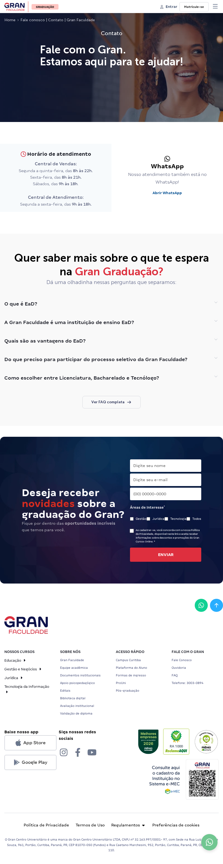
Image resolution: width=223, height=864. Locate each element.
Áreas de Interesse (147, 507)
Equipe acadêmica (74, 667)
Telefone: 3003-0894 (187, 683)
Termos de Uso (90, 825)
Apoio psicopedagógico (77, 683)
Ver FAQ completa (108, 402)
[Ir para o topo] (216, 605)
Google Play (34, 762)
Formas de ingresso (131, 675)
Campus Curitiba (128, 660)
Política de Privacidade (46, 825)
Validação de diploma (76, 713)
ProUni (121, 683)
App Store (34, 742)
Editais (65, 690)
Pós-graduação (127, 690)
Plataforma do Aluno (131, 667)
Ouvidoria (179, 667)
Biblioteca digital (72, 698)
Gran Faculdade (72, 660)
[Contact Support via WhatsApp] (209, 842)
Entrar (171, 7)
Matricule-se (194, 6)
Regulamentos (125, 825)
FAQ (175, 675)
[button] (215, 6)
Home (10, 20)
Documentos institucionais (80, 675)
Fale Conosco (182, 660)
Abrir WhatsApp (167, 193)
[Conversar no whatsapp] (201, 605)
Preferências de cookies (175, 825)
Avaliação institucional (77, 705)
